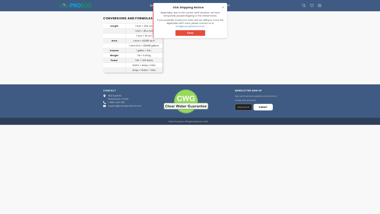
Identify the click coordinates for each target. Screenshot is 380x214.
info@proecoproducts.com (190, 26)
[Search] (304, 5)
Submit (263, 107)
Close (190, 33)
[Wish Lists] (312, 5)
